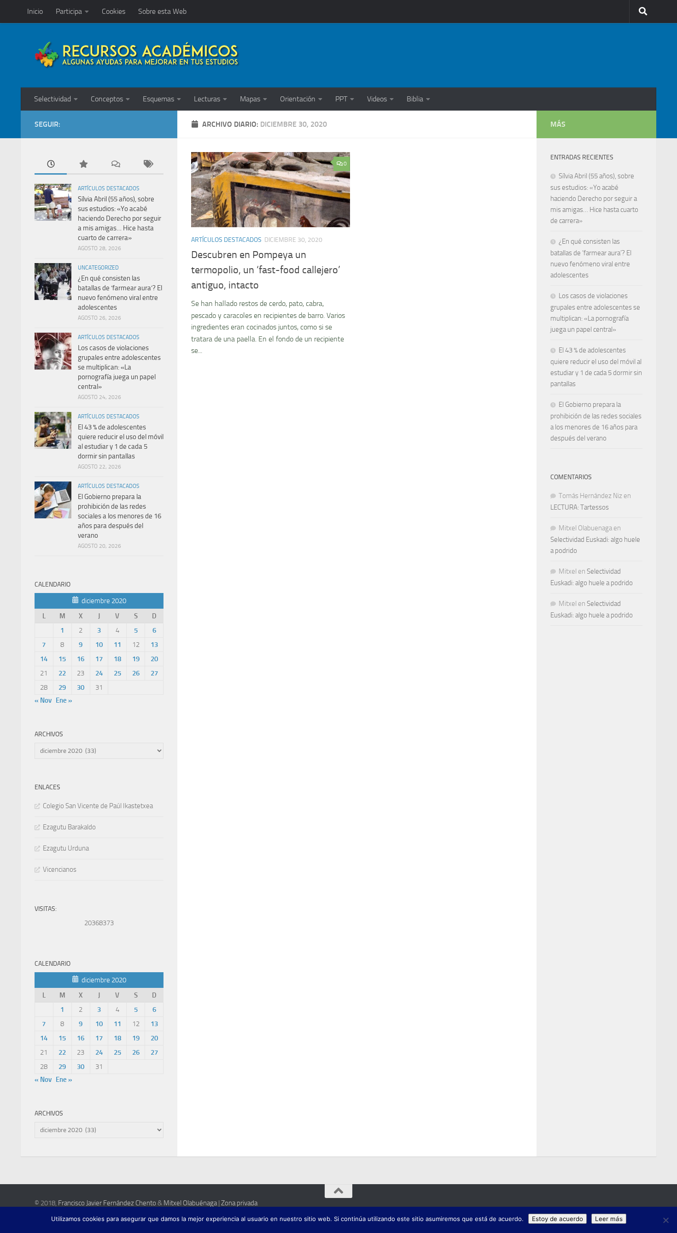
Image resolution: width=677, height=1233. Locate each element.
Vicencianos (59, 869)
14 (43, 659)
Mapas (250, 98)
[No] (665, 1220)
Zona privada (239, 1203)
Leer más (609, 1218)
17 (99, 659)
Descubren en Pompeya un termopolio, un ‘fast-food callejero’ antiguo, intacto (265, 270)
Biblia (415, 98)
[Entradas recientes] (51, 165)
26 (136, 673)
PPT (341, 98)
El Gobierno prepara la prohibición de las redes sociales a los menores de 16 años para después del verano (119, 516)
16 (80, 659)
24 (99, 673)
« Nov (43, 700)
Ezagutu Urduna (66, 848)
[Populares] (83, 165)
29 (62, 687)
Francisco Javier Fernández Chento (107, 1203)
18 (117, 659)
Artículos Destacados (226, 240)
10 (99, 644)
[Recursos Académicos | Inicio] (137, 55)
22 (62, 673)
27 (154, 673)
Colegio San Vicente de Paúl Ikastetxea (98, 806)
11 (117, 644)
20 (154, 659)
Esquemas (158, 98)
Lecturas (207, 98)
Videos (377, 98)
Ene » (64, 700)
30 (80, 687)
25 (117, 673)
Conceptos (107, 98)
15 (62, 659)
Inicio (35, 11)
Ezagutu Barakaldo (69, 827)
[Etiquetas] (147, 165)
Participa (69, 11)
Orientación (297, 98)
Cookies (113, 11)
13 (154, 644)
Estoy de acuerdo (557, 1218)
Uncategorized (98, 267)
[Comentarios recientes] (115, 165)
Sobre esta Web (162, 11)
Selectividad (52, 98)
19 (136, 659)
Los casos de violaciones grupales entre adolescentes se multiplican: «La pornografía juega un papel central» (119, 367)
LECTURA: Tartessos (579, 507)
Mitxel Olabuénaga (190, 1203)
